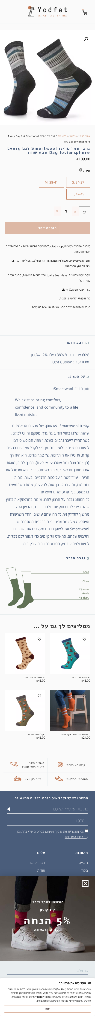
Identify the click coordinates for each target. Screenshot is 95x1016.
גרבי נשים (63, 136)
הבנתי (47, 1008)
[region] (47, 997)
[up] (75, 211)
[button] (86, 39)
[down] (57, 211)
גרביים (73, 136)
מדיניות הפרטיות (76, 837)
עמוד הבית (85, 136)
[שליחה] (8, 809)
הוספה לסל (47, 228)
